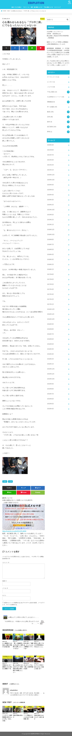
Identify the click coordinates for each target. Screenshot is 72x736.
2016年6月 (50, 339)
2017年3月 (50, 294)
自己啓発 (51, 126)
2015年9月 (50, 384)
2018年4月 (50, 254)
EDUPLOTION (36, 3)
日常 (11, 481)
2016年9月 (50, 324)
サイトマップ (57, 7)
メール (5, 588)
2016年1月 (50, 364)
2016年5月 (50, 344)
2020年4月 (50, 194)
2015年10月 (50, 379)
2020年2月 (50, 204)
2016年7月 (50, 334)
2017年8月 (50, 274)
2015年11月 (50, 374)
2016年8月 (50, 329)
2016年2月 (50, 359)
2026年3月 (50, 145)
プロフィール (26, 7)
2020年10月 (50, 179)
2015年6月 (50, 399)
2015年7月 (50, 394)
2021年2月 (50, 165)
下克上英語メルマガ (48, 7)
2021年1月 (50, 170)
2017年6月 (50, 279)
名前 (4, 581)
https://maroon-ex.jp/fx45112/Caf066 (14, 531)
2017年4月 (50, 289)
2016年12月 (50, 309)
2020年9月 (50, 184)
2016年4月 (50, 349)
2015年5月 (50, 403)
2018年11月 (50, 229)
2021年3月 (50, 160)
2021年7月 (50, 155)
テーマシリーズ (53, 77)
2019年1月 (50, 224)
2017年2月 (50, 299)
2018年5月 (50, 249)
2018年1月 (50, 269)
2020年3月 (50, 199)
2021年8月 (50, 150)
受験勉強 (51, 102)
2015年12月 (50, 369)
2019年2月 (50, 219)
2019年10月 (50, 209)
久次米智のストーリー (55, 97)
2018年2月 (50, 264)
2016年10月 (50, 319)
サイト (4, 595)
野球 (49, 131)
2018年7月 (50, 244)
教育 (5, 481)
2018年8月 (50, 239)
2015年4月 (50, 408)
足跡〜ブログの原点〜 (16, 7)
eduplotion (14, 690)
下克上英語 (52, 92)
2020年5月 (50, 189)
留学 (49, 122)
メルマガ (51, 87)
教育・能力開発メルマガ (36, 7)
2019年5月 (50, 214)
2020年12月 (50, 175)
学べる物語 (52, 107)
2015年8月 (50, 389)
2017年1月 (50, 304)
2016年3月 (50, 354)
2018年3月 (50, 259)
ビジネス (51, 82)
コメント (5, 562)
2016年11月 (50, 314)
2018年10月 (50, 234)
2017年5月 (50, 284)
